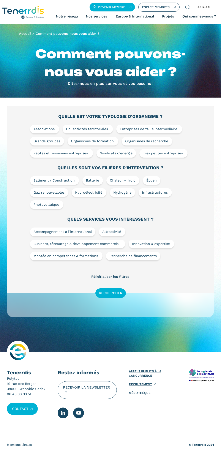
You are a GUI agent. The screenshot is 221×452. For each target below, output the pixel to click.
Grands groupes (46, 141)
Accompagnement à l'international (62, 232)
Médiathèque (139, 393)
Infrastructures (155, 192)
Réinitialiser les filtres (110, 277)
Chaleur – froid (123, 180)
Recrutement (140, 384)
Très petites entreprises (163, 153)
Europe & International (135, 16)
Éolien (151, 180)
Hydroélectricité (88, 192)
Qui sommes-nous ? (199, 16)
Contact (20, 409)
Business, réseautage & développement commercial (76, 244)
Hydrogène (122, 192)
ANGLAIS (203, 7)
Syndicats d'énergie (116, 153)
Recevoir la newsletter (86, 387)
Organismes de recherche (146, 141)
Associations (44, 129)
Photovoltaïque (46, 204)
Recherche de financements (133, 256)
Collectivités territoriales (87, 129)
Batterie (92, 180)
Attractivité (111, 232)
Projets (168, 16)
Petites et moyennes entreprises (60, 153)
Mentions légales (19, 444)
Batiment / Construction (54, 180)
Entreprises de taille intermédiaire (148, 129)
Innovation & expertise (151, 244)
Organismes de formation (92, 141)
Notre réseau (67, 16)
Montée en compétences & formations (65, 256)
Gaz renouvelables (49, 192)
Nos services (96, 16)
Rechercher (110, 293)
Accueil (25, 34)
